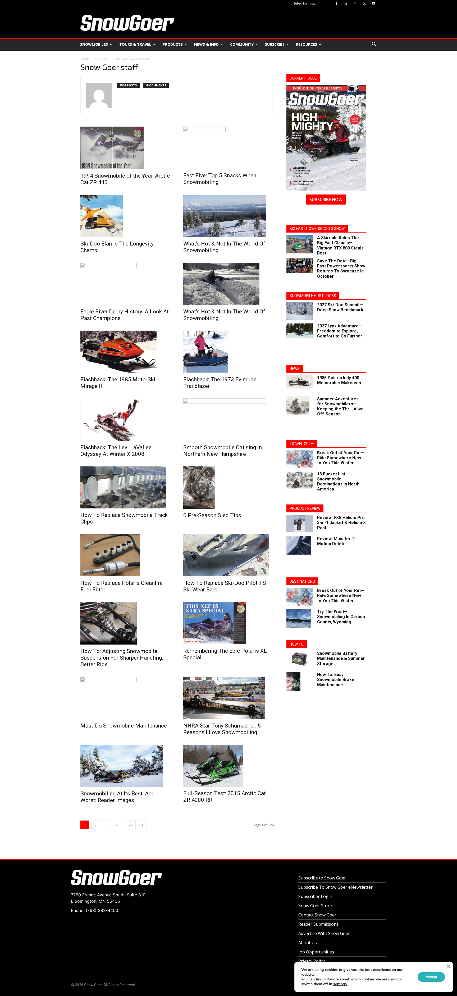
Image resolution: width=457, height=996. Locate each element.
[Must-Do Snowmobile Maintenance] (125, 698)
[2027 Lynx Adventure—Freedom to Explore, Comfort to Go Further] (299, 330)
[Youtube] (374, 4)
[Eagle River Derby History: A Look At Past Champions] (125, 284)
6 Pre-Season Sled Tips (212, 515)
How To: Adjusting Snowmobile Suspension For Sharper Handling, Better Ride (121, 658)
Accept (431, 976)
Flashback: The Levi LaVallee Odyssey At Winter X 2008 (116, 450)
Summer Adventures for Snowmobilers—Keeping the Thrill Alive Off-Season (340, 406)
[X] (364, 4)
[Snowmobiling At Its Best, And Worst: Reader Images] (125, 766)
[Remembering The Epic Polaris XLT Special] (228, 623)
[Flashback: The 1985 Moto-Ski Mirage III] (125, 352)
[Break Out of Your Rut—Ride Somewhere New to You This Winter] (299, 459)
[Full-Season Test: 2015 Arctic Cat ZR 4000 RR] (228, 766)
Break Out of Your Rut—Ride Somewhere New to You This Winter (340, 457)
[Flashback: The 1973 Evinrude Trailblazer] (228, 352)
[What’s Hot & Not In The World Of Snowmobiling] (228, 216)
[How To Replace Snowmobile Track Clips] (125, 487)
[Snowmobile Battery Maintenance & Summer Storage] (299, 659)
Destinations (302, 581)
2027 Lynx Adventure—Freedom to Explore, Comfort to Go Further (339, 331)
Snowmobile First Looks (313, 296)
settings (340, 984)
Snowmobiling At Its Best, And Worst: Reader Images (117, 796)
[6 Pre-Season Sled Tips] (228, 487)
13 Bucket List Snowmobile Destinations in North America (338, 481)
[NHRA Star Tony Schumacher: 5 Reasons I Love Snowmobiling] (228, 698)
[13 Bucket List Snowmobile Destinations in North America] (299, 480)
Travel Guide (302, 444)
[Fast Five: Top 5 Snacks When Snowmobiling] (228, 148)
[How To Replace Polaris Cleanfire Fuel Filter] (125, 555)
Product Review (305, 508)
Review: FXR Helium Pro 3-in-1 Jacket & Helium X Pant (341, 522)
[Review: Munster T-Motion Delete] (298, 545)
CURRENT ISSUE (303, 78)
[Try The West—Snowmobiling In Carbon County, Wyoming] (298, 618)
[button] (374, 44)
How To (297, 644)
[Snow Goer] (127, 23)
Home (85, 59)
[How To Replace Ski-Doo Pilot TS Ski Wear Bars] (228, 555)
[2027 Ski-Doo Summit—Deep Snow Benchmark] (299, 311)
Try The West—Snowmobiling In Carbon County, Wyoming (341, 616)
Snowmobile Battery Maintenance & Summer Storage (341, 658)
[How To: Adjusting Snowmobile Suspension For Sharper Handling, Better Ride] (125, 623)
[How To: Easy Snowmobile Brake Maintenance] (293, 681)
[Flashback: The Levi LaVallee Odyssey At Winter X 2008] (125, 420)
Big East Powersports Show (317, 228)
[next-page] (142, 825)
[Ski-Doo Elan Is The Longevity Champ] (125, 216)
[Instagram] (346, 4)
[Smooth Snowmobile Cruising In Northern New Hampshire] (228, 420)
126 (129, 825)
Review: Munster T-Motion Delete (336, 541)
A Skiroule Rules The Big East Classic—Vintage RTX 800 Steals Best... (340, 245)
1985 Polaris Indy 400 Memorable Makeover (339, 380)
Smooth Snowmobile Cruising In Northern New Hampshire (222, 450)
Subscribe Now (325, 199)
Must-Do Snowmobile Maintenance (123, 725)
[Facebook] (337, 4)
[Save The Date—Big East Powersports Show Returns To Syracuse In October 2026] (299, 265)
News (295, 369)
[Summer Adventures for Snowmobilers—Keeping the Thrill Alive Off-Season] (297, 405)
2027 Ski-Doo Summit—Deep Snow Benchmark (340, 307)
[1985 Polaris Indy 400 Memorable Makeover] (299, 381)
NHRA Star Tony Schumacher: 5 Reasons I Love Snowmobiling (222, 728)
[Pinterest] (355, 4)
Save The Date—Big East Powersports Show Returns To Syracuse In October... (341, 268)
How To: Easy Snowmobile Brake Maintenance (335, 679)
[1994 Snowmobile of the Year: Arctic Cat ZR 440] (125, 148)
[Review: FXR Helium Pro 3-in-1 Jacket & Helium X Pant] (299, 523)
